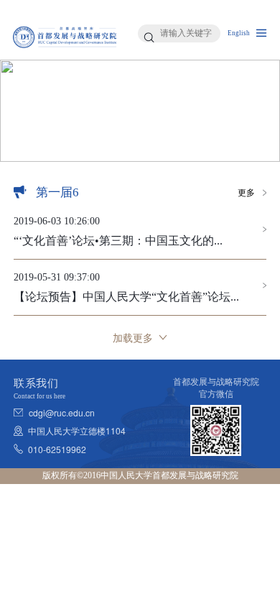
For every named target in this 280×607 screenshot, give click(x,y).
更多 (246, 193)
